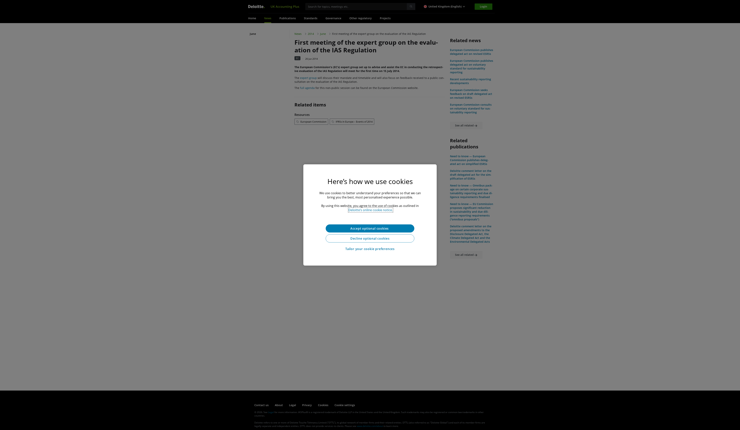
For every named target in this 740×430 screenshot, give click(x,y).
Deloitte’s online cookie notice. (370, 210)
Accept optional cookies (370, 228)
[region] (370, 215)
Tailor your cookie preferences (370, 249)
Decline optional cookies (370, 238)
